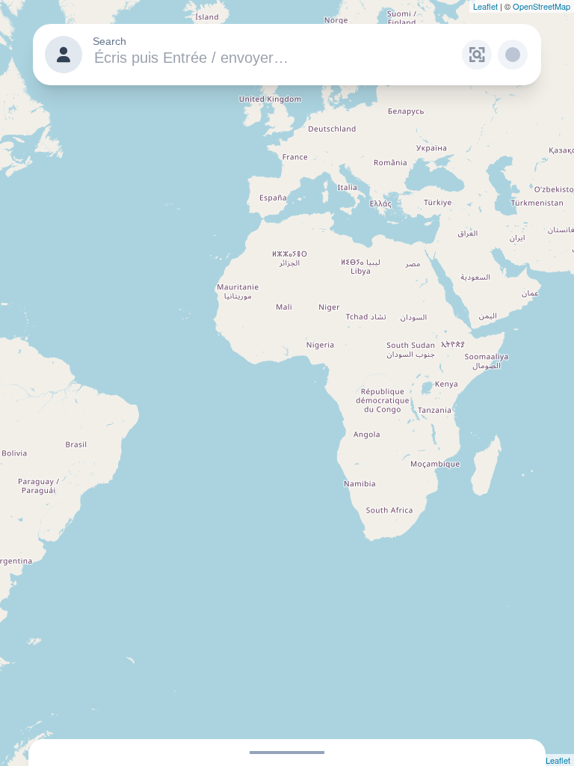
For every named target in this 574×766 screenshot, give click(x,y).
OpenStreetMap (541, 6)
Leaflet (485, 6)
